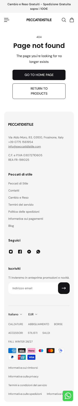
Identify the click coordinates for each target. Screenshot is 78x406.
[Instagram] (10, 251)
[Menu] (6, 19)
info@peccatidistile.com (24, 146)
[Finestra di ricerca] (64, 19)
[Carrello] (72, 19)
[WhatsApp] (38, 251)
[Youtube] (29, 251)
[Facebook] (20, 251)
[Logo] (39, 20)
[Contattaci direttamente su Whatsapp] (68, 396)
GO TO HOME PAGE (39, 75)
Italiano (13, 314)
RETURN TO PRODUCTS (39, 91)
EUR (30, 314)
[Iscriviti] (64, 288)
